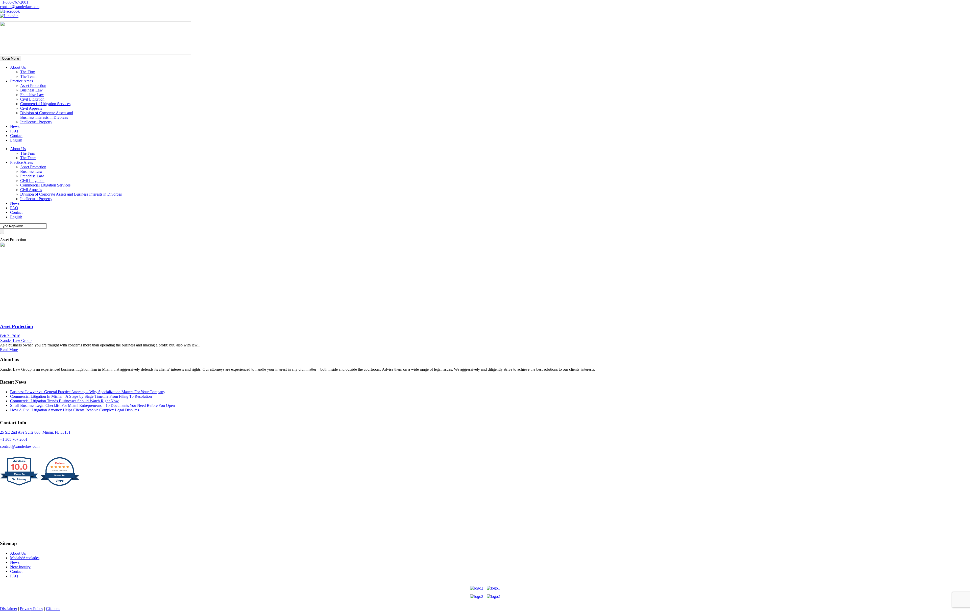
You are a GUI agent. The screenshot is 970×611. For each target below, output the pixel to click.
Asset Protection (33, 85)
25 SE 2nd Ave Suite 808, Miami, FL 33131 (35, 432)
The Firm (27, 72)
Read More (9, 349)
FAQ (14, 131)
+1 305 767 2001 (14, 439)
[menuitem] (16, 140)
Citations (53, 608)
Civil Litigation (32, 99)
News (14, 126)
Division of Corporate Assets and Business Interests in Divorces (46, 115)
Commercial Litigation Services (45, 104)
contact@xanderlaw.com (19, 7)
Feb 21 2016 (10, 336)
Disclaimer (8, 608)
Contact (16, 135)
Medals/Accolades (24, 558)
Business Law (31, 90)
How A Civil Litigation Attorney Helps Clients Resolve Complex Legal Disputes (74, 410)
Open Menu (10, 58)
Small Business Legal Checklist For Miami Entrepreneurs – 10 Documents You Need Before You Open (92, 405)
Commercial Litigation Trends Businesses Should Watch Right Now (64, 401)
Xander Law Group (16, 340)
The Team (28, 76)
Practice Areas (21, 81)
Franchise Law (32, 94)
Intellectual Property (36, 122)
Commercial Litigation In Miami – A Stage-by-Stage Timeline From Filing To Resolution (81, 396)
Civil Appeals (31, 108)
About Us (18, 67)
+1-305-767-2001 (14, 2)
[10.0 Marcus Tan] (19, 485)
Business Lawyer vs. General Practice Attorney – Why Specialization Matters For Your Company (87, 392)
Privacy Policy (31, 608)
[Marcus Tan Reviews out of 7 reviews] (59, 485)
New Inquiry (20, 567)
